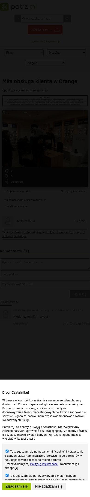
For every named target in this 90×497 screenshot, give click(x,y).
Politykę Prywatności (44, 464)
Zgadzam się (17, 486)
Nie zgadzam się (49, 486)
